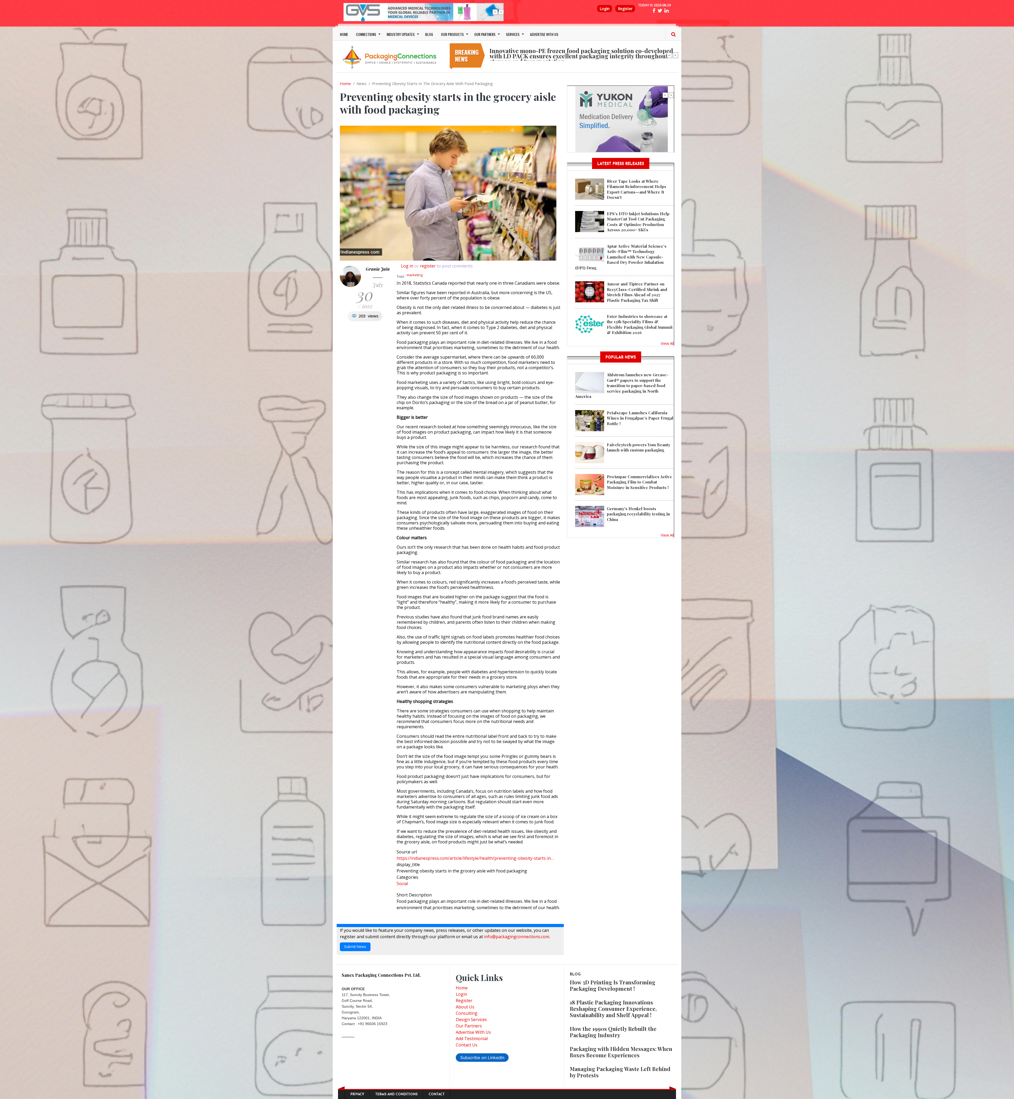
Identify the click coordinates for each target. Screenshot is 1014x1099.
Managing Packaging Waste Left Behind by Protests (620, 1072)
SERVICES (512, 34)
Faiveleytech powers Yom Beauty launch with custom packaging (638, 447)
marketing (414, 275)
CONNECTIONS (366, 34)
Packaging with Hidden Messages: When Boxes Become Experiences (621, 1052)
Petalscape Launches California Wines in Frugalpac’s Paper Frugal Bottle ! (640, 418)
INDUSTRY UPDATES (401, 34)
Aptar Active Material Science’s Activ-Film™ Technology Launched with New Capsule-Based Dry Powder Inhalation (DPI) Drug (620, 256)
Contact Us (466, 1045)
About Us (465, 1007)
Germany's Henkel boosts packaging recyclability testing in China (638, 514)
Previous (495, 12)
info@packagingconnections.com (516, 937)
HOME (344, 34)
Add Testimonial (472, 1038)
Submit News (355, 946)
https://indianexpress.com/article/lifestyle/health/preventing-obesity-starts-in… (475, 858)
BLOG (429, 34)
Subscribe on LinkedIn (482, 1057)
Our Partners (469, 1026)
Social (402, 883)
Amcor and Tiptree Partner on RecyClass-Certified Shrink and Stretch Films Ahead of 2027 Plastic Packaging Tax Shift (637, 292)
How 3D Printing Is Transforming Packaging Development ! (612, 985)
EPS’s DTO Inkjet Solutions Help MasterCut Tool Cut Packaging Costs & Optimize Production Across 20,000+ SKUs (638, 221)
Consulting (466, 1013)
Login (604, 8)
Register (625, 8)
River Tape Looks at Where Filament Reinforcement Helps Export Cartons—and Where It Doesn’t (636, 189)
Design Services (471, 1019)
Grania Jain (378, 269)
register (428, 266)
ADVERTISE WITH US (544, 34)
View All (667, 343)
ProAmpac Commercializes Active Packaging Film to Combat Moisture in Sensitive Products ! (639, 482)
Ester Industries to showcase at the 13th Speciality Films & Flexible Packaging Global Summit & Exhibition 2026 (640, 324)
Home (345, 83)
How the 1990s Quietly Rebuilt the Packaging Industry (613, 1032)
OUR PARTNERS (484, 34)
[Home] (390, 57)
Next (501, 12)
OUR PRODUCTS (452, 34)
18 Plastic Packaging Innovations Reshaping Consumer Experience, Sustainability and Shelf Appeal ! (613, 1008)
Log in (407, 266)
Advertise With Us (473, 1032)
